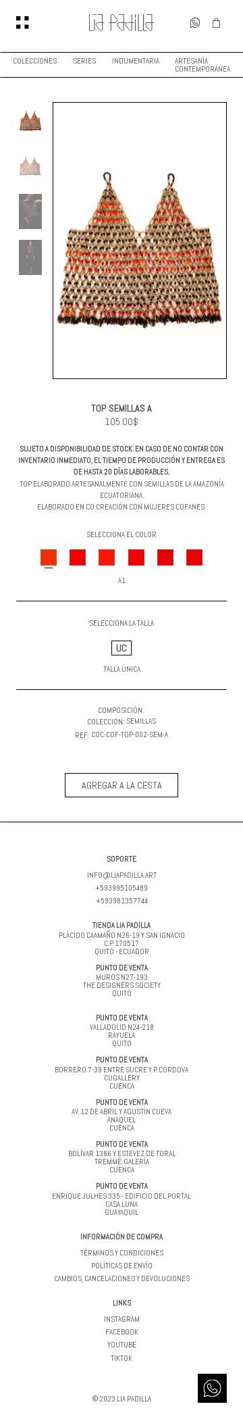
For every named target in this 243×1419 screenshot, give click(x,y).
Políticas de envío (122, 1265)
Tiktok (121, 1358)
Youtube (121, 1344)
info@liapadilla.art (122, 875)
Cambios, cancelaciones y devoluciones (122, 1278)
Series (84, 61)
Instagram (122, 1319)
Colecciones (35, 61)
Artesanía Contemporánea (202, 65)
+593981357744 (122, 900)
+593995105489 (121, 888)
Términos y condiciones (121, 1253)
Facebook (121, 1332)
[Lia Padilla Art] (121, 22)
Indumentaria (135, 61)
